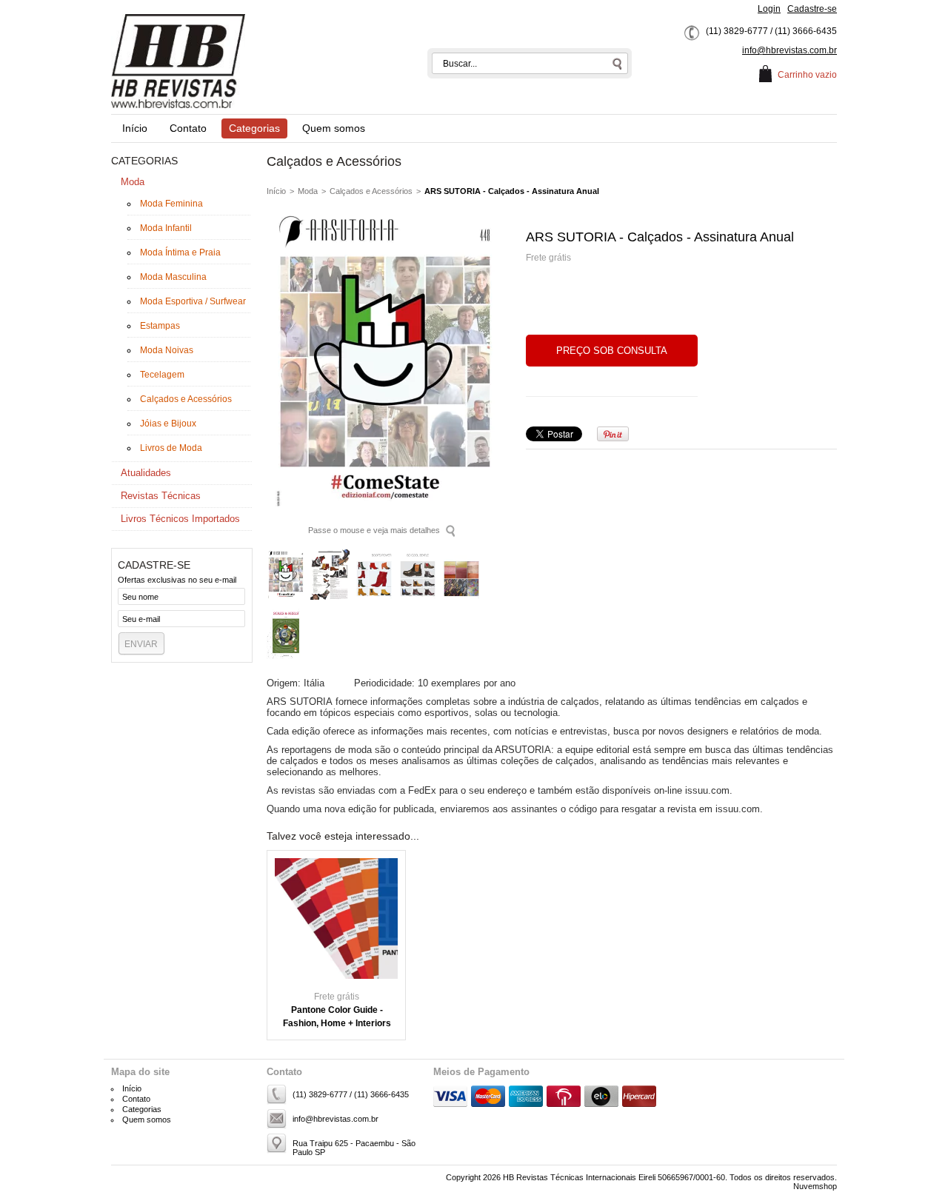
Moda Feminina (171, 203)
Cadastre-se (812, 9)
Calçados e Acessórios (186, 399)
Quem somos (333, 128)
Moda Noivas (166, 350)
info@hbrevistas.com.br (789, 50)
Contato (188, 128)
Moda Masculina (173, 277)
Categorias (254, 128)
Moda (132, 181)
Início (134, 128)
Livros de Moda (171, 448)
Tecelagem (162, 374)
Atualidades (146, 472)
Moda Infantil (166, 228)
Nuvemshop (815, 1186)
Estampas (160, 326)
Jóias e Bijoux (168, 423)
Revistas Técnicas (161, 495)
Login (769, 9)
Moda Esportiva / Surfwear (193, 301)
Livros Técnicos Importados (180, 518)
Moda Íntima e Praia (180, 252)
